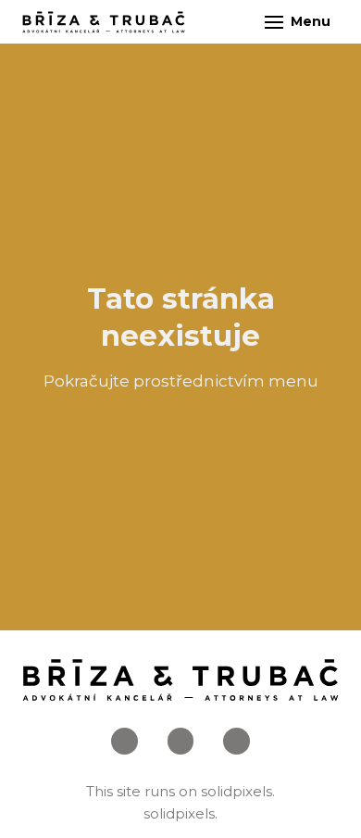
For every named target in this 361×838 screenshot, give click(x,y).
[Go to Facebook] (124, 741)
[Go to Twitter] (236, 741)
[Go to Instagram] (181, 741)
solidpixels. (238, 791)
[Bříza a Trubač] (103, 22)
